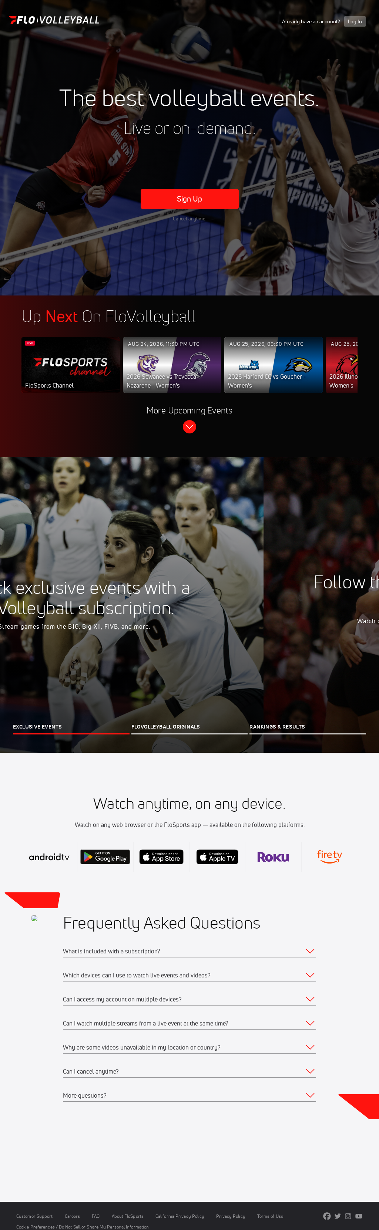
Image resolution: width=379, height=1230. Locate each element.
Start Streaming (70, 372)
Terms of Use (270, 1216)
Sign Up (189, 198)
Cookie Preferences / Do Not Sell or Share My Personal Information (82, 1227)
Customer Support (34, 1216)
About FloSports (128, 1216)
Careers (72, 1216)
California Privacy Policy (179, 1216)
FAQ (96, 1216)
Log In (355, 21)
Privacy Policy (230, 1216)
